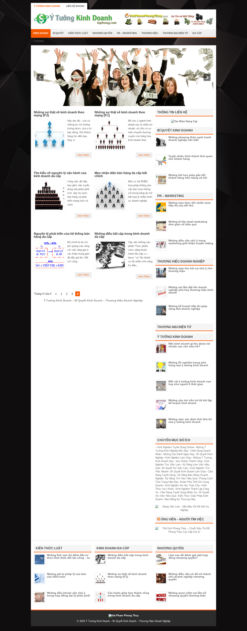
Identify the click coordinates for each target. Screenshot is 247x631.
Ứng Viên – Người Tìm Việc (182, 519)
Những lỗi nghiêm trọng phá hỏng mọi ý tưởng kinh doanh (188, 364)
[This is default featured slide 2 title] (123, 105)
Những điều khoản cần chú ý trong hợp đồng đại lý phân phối (68, 594)
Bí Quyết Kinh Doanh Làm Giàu (188, 471)
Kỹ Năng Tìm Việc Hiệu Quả (181, 478)
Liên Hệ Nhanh (75, 6)
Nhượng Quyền (102, 33)
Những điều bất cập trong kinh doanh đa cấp (122, 235)
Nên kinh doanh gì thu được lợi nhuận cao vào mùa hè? (189, 345)
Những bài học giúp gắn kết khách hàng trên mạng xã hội (187, 176)
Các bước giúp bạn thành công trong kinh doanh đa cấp (128, 594)
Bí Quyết (58, 33)
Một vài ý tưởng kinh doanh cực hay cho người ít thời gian (189, 383)
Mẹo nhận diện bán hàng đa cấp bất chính (121, 174)
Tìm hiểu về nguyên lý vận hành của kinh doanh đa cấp (60, 174)
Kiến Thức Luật (78, 33)
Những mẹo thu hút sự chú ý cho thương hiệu (190, 270)
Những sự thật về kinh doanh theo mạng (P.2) (59, 114)
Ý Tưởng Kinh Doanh (47, 6)
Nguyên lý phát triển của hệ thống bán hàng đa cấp (62, 235)
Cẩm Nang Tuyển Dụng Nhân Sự (178, 492)
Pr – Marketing (127, 33)
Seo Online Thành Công (189, 461)
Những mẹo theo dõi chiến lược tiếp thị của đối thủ (189, 204)
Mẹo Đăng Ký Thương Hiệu (180, 499)
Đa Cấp (197, 33)
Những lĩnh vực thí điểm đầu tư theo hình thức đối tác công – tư (68, 556)
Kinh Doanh (40, 33)
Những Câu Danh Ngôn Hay (178, 454)
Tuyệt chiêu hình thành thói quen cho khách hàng (190, 157)
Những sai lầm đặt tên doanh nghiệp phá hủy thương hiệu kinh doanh (190, 290)
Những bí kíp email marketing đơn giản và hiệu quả (187, 223)
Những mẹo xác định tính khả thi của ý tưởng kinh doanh (190, 420)
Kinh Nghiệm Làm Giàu (178, 457)
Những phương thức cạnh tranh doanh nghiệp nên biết (189, 138)
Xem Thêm (83, 155)
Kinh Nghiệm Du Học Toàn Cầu (182, 485)
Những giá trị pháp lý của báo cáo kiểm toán (66, 575)
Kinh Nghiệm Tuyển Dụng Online (175, 447)
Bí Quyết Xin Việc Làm (175, 468)
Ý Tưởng (38, 41)
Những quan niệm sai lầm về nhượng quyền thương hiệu (187, 594)
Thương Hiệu (149, 33)
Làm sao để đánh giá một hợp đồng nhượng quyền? (188, 556)
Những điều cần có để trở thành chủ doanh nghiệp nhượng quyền (189, 576)
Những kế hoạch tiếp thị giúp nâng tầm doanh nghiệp (187, 307)
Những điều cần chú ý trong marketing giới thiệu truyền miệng (190, 242)
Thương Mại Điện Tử (175, 33)
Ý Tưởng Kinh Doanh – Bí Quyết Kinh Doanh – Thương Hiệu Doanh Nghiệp (128, 621)
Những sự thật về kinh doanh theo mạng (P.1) (120, 114)
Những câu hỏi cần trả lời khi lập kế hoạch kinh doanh (190, 402)
